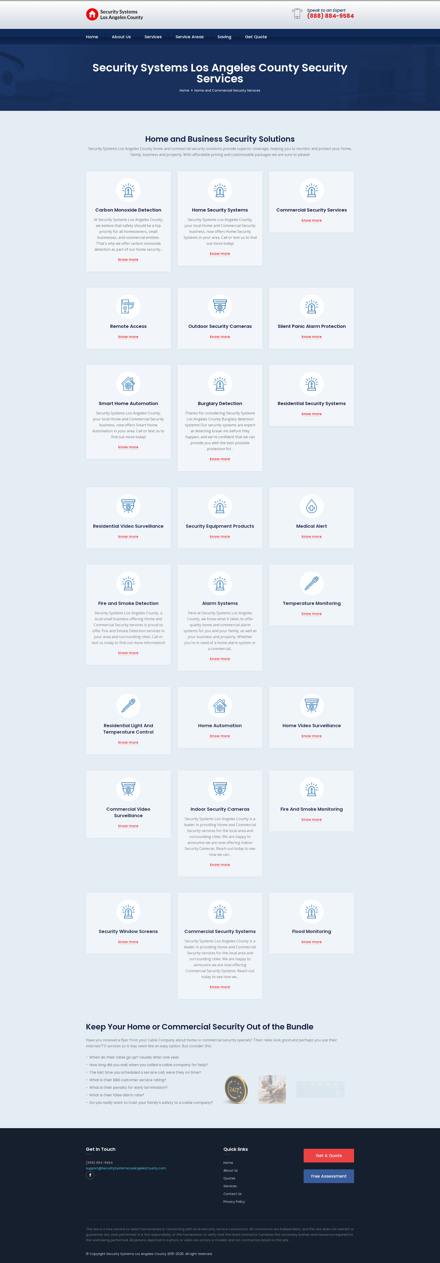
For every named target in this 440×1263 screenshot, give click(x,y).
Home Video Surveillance (312, 725)
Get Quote (256, 37)
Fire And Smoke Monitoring (311, 809)
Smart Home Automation (128, 403)
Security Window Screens (128, 931)
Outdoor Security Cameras (220, 326)
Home (92, 37)
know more (128, 260)
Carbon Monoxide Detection (128, 210)
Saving (224, 37)
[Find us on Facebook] (90, 1175)
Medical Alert (311, 526)
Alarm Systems (220, 603)
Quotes (229, 1178)
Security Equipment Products (220, 526)
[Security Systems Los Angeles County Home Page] (114, 14)
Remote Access (128, 326)
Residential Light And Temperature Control (128, 728)
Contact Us (232, 1194)
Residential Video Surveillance (128, 526)
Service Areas (190, 37)
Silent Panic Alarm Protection (312, 326)
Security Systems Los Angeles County (136, 1254)
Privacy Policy (234, 1201)
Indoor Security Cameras (220, 809)
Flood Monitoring (311, 931)
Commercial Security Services (311, 210)
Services (153, 37)
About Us (121, 37)
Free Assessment (329, 1176)
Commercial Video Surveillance (128, 812)
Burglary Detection (220, 403)
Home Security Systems (220, 210)
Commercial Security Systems (220, 931)
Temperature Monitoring (312, 603)
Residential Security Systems (312, 403)
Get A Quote (329, 1155)
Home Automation (220, 725)
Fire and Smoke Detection (128, 603)
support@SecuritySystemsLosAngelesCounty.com (126, 1168)
